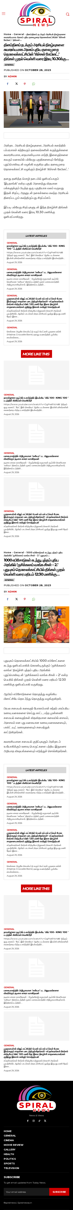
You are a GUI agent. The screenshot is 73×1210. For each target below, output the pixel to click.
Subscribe (59, 1192)
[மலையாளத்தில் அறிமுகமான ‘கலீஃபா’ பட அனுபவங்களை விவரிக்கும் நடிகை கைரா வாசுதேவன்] (36, 433)
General (19, 34)
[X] (16, 84)
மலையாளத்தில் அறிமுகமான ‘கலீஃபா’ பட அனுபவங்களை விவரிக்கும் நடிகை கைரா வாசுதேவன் (34, 273)
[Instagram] (34, 1121)
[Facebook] (7, 84)
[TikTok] (39, 1121)
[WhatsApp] (33, 84)
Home (7, 34)
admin (12, 76)
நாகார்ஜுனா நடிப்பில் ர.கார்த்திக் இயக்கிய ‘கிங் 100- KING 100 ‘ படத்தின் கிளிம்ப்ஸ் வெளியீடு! (36, 247)
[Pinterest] (24, 84)
